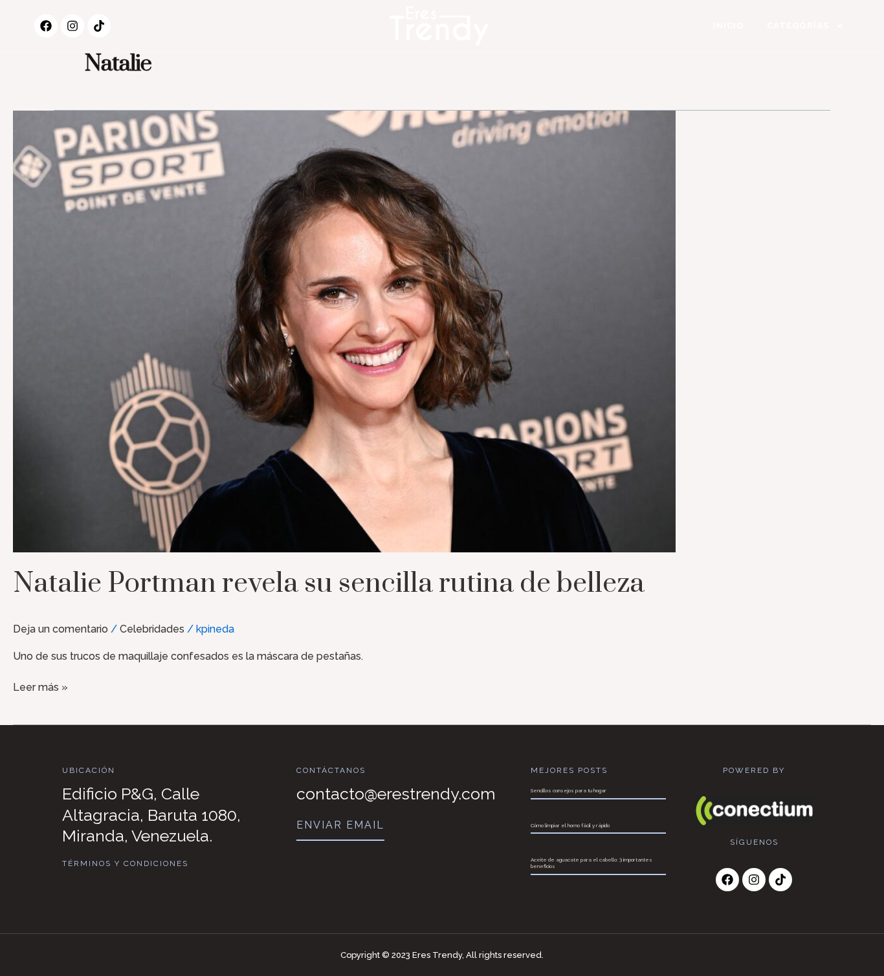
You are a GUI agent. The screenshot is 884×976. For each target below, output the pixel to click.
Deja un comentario (60, 629)
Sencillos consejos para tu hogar (568, 790)
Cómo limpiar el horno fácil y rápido (570, 825)
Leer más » (40, 686)
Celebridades (152, 629)
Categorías (798, 25)
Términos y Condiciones (125, 863)
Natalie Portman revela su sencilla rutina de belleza (331, 584)
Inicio (728, 25)
